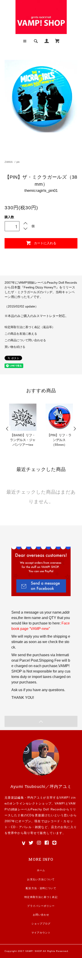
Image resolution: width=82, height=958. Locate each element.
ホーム (41, 870)
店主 (54, 827)
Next (74, 429)
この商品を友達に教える (21, 333)
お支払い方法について (41, 879)
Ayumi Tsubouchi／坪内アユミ (41, 786)
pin (18, 162)
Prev (7, 429)
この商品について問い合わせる (25, 340)
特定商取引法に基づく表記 (40, 897)
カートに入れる (45, 243)
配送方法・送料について (41, 888)
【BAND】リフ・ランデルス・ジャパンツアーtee (23, 439)
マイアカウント (41, 932)
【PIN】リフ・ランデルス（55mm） (59, 439)
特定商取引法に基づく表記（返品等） (30, 327)
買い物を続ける (15, 347)
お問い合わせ (41, 914)
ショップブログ (41, 923)
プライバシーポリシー (41, 905)
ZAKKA (9, 162)
